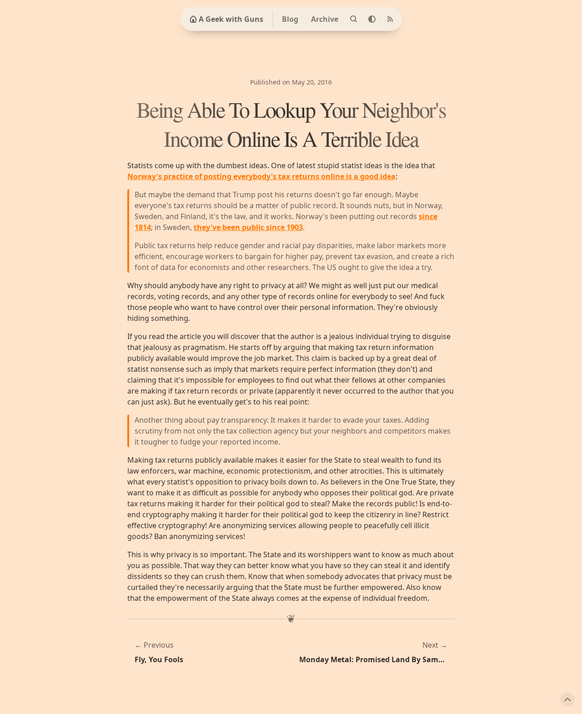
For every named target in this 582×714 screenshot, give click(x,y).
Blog (290, 19)
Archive (324, 19)
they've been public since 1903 (248, 227)
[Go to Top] (567, 699)
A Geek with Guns (231, 19)
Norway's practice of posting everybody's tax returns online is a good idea (261, 176)
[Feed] (390, 19)
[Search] (354, 19)
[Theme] (372, 19)
